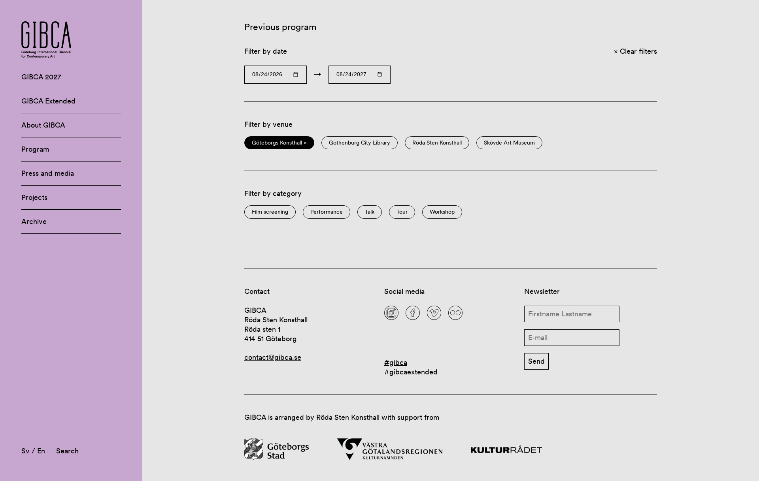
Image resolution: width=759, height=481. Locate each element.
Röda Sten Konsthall (437, 142)
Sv (25, 450)
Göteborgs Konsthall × (279, 142)
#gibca (395, 362)
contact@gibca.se (272, 357)
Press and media (47, 173)
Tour (402, 212)
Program (35, 149)
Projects (34, 197)
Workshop (442, 212)
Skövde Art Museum (509, 142)
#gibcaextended (411, 371)
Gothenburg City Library (359, 142)
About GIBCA (43, 125)
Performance (326, 212)
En (41, 450)
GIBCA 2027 (41, 76)
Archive (34, 221)
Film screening (270, 212)
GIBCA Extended (48, 100)
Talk (369, 212)
